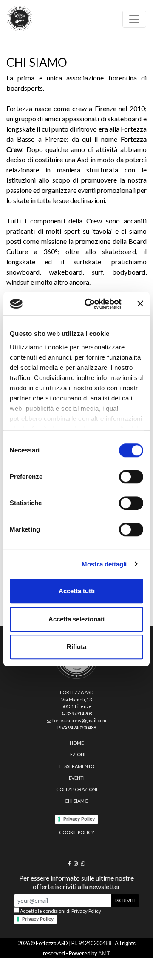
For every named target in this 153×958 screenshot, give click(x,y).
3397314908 (78, 713)
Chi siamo (76, 801)
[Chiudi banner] (140, 304)
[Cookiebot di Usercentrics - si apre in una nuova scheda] (90, 303)
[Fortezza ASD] (19, 18)
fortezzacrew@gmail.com (78, 720)
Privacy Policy (79, 819)
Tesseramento (76, 766)
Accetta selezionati (76, 619)
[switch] (131, 476)
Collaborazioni (76, 789)
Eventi (77, 778)
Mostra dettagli (104, 564)
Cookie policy (76, 832)
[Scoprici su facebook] (69, 863)
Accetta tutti (77, 591)
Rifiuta (76, 646)
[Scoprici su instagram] (76, 863)
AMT (104, 953)
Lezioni (76, 754)
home (77, 743)
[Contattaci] (83, 863)
